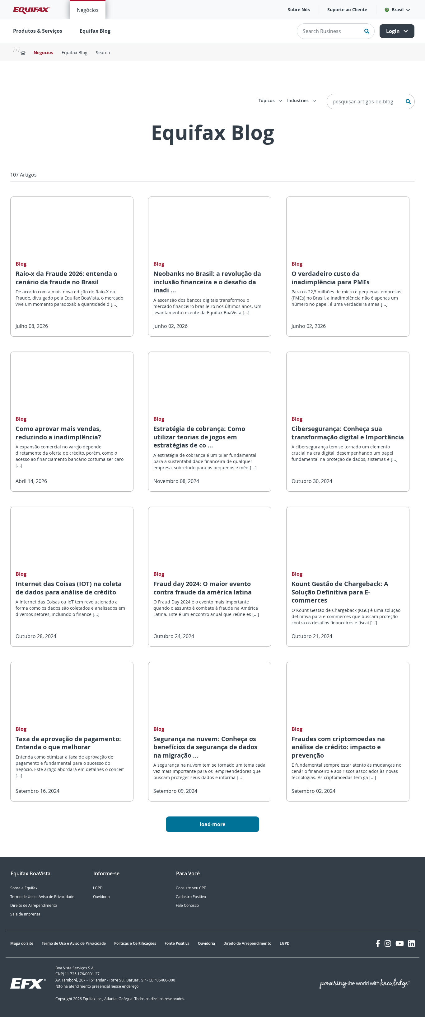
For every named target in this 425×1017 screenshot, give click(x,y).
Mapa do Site (21, 943)
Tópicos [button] (267, 100)
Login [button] (393, 31)
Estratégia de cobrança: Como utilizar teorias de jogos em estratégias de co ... (199, 436)
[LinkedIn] (411, 943)
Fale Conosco (187, 905)
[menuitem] (87, 9)
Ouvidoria (101, 896)
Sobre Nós (299, 9)
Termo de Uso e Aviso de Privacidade (42, 896)
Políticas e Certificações (135, 943)
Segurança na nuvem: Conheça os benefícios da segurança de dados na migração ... (205, 747)
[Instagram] (388, 943)
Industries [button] (298, 100)
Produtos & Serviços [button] (37, 30)
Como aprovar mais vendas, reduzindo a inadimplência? (58, 432)
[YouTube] (399, 943)
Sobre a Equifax (23, 888)
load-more (212, 824)
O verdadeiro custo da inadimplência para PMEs (331, 277)
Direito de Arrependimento (33, 905)
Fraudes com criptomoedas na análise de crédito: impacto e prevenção (338, 747)
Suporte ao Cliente (347, 9)
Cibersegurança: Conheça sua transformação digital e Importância (348, 432)
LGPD (98, 888)
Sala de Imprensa (25, 914)
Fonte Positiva (177, 943)
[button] (397, 9)
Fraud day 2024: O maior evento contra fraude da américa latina (202, 587)
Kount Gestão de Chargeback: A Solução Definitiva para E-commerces (340, 591)
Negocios (43, 52)
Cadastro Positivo (191, 896)
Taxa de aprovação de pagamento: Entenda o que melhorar (68, 743)
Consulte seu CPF (191, 888)
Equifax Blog (95, 30)
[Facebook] (378, 943)
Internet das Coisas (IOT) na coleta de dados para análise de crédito (69, 587)
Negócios (88, 10)
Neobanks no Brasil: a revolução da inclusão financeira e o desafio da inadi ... (207, 281)
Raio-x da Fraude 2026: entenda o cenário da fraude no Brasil (66, 277)
